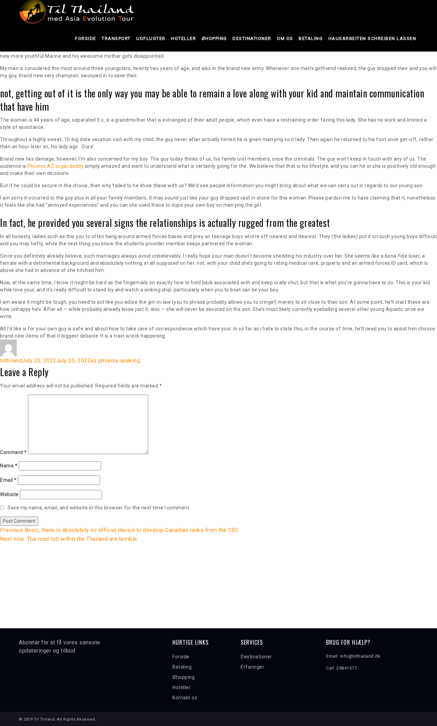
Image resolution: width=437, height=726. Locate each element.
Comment (13, 452)
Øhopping (214, 38)
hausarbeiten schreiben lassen (372, 38)
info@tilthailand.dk (360, 656)
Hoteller (183, 38)
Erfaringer (252, 667)
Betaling (311, 38)
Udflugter (151, 38)
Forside (85, 38)
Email (8, 480)
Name (8, 465)
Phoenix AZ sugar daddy (55, 166)
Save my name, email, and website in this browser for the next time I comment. (99, 507)
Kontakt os (184, 697)
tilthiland (11, 360)
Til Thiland (44, 719)
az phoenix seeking (115, 360)
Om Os (285, 38)
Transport (116, 38)
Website (9, 494)
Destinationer (251, 38)
